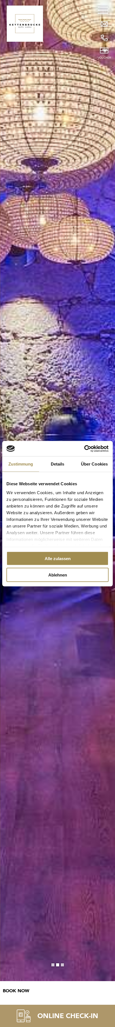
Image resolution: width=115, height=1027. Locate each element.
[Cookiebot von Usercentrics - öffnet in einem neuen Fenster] (84, 448)
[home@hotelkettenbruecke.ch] (104, 24)
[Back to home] (25, 24)
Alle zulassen (58, 558)
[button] (52, 964)
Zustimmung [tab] (20, 464)
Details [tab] (57, 464)
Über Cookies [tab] (94, 464)
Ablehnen (57, 574)
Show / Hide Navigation (104, 38)
